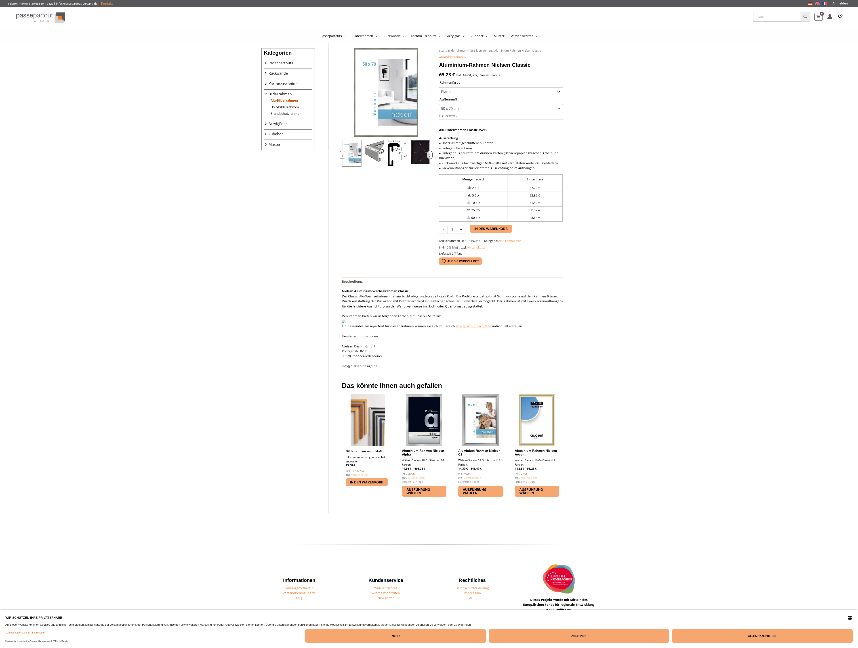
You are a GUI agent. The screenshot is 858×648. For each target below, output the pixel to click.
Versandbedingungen (299, 593)
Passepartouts (281, 63)
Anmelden (840, 3)
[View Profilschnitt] (397, 154)
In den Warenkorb (491, 229)
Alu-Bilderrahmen (284, 100)
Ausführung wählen (418, 491)
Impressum (472, 593)
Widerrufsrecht (385, 588)
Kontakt (107, 3)
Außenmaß (448, 99)
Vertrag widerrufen (385, 593)
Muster (275, 144)
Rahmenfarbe (450, 82)
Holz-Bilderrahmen (285, 107)
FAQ (299, 598)
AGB (472, 598)
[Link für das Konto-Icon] (830, 16)
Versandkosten (477, 247)
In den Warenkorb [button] (366, 482)
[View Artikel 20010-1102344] (352, 154)
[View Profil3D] (375, 154)
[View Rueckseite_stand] (420, 154)
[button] (840, 17)
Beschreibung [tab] (352, 281)
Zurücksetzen (448, 116)
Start (442, 50)
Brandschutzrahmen (286, 113)
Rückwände (278, 73)
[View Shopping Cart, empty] (818, 17)
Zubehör (276, 134)
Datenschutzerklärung (472, 588)
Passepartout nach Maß (473, 326)
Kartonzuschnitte (283, 83)
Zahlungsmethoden (299, 588)
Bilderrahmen (280, 94)
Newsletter (386, 598)
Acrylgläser (278, 123)
